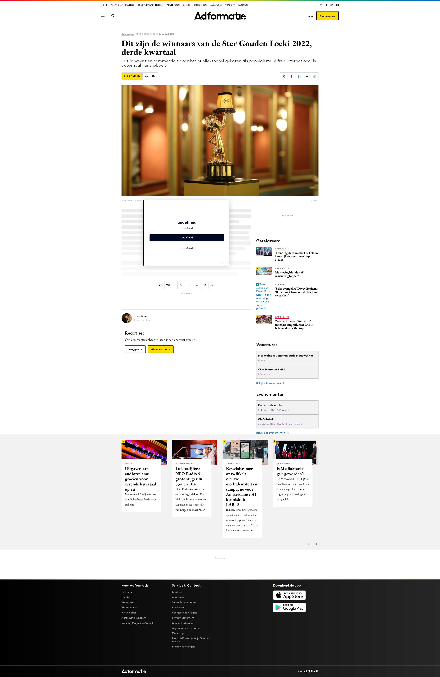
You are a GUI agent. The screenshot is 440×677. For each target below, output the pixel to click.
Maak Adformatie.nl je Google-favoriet (191, 640)
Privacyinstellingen (183, 646)
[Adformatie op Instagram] (337, 5)
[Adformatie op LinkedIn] (332, 5)
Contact (177, 592)
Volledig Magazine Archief (137, 622)
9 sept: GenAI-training (122, 5)
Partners (243, 5)
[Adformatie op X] (321, 5)
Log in (309, 16)
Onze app (178, 633)
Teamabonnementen (184, 602)
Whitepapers (129, 607)
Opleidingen (200, 5)
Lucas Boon (169, 34)
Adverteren (173, 5)
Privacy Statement (183, 617)
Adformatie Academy (134, 617)
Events (186, 5)
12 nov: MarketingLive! (150, 5)
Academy (230, 5)
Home (104, 5)
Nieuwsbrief (129, 612)
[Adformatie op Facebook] (326, 5)
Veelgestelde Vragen (184, 612)
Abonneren (178, 597)
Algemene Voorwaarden (186, 628)
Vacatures (216, 5)
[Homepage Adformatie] (220, 16)
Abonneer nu (327, 16)
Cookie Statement (183, 622)
